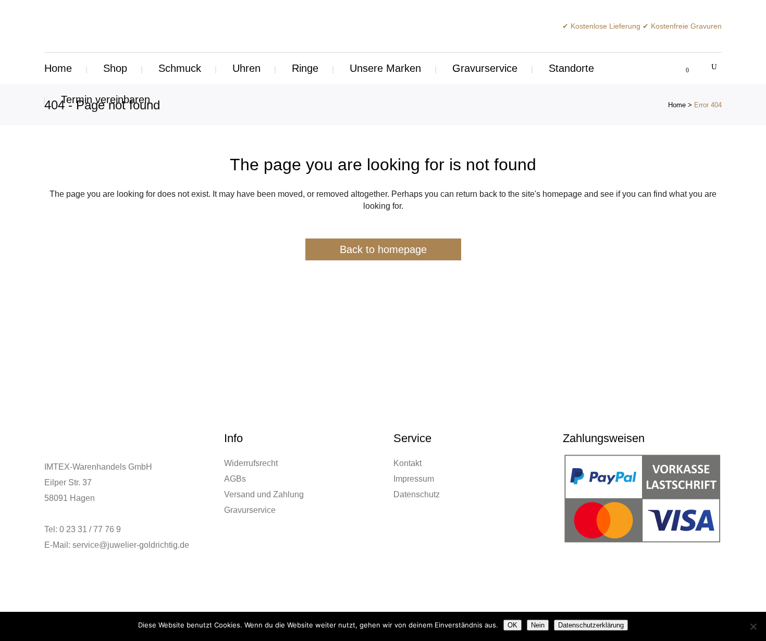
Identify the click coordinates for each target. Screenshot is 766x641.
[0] (681, 68)
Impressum (413, 478)
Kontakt (407, 463)
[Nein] (753, 626)
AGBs (235, 478)
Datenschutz (416, 494)
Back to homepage (383, 249)
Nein (538, 625)
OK (512, 625)
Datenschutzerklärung (591, 625)
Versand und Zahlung (264, 494)
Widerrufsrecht (251, 463)
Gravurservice (250, 510)
